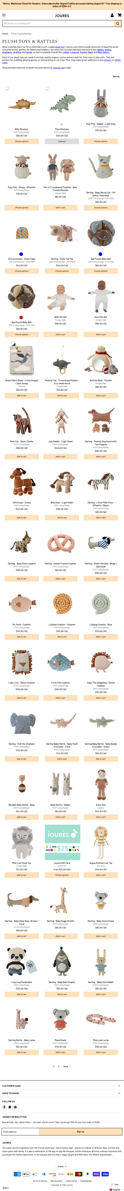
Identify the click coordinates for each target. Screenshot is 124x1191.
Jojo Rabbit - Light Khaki (60, 441)
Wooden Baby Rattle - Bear (21, 804)
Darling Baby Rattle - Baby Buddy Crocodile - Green (101, 745)
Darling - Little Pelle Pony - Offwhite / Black (101, 504)
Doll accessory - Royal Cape (21, 258)
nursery (107, 60)
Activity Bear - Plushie (101, 380)
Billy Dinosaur (21, 129)
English (61, 1166)
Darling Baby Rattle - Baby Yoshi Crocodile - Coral (62, 745)
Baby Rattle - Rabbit (60, 804)
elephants (7, 52)
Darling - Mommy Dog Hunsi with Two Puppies (101, 443)
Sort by (116, 76)
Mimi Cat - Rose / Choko (21, 441)
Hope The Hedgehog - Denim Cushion (101, 684)
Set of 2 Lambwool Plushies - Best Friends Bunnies (60, 189)
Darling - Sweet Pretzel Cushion (60, 563)
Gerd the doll (101, 317)
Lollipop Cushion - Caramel (62, 624)
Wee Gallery (103, 52)
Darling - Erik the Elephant (22, 743)
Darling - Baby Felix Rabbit (101, 982)
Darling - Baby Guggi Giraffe (60, 921)
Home (5, 33)
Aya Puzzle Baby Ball (101, 258)
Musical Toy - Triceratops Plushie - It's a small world (62, 382)
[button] (116, 1189)
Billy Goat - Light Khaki (62, 502)
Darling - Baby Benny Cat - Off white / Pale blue (100, 194)
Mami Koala (60, 1040)
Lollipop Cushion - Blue (101, 624)
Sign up (80, 1131)
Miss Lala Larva (101, 1040)
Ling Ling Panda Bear (21, 982)
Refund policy (56, 1181)
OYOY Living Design (22, 132)
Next (66, 1066)
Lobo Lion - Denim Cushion (22, 682)
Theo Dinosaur (62, 129)
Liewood (74, 52)
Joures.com (59, 67)
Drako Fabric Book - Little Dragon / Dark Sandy (21, 382)
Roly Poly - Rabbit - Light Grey (101, 123)
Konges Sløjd (86, 52)
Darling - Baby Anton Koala (101, 921)
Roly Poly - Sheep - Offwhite (21, 187)
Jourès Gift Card (62, 863)
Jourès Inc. (62, 866)
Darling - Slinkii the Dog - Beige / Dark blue (101, 565)
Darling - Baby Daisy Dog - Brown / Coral (21, 922)
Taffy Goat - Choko (21, 502)
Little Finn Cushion (60, 682)
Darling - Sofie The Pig (62, 258)
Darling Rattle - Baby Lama (21, 1040)
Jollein (65, 52)
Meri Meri (101, 866)
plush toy (59, 46)
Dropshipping (85, 1181)
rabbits (100, 49)
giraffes (17, 52)
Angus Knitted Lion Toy (101, 863)
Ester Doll (101, 804)
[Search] (118, 23)
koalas (108, 49)
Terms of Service (40, 1181)
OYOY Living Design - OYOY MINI (101, 198)
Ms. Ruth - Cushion (22, 624)
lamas (29, 52)
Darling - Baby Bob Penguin (62, 982)
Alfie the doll (60, 317)
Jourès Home (71, 1181)
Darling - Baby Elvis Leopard (22, 563)
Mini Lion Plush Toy (21, 863)
